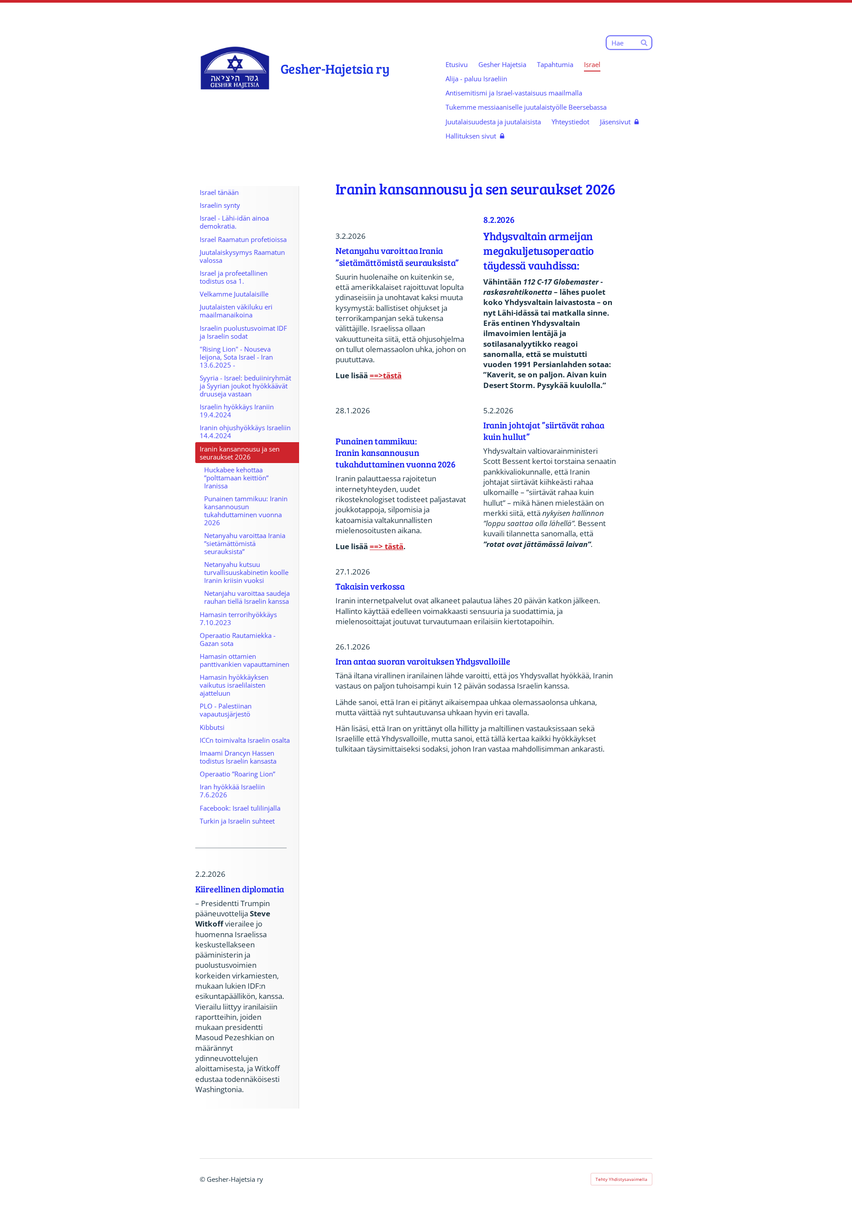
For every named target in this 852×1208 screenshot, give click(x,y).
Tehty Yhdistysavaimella (621, 1179)
